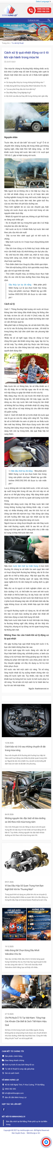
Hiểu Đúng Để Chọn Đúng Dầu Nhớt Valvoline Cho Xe (26, 86)
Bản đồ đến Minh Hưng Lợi (15, 1097)
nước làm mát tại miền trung (25, 566)
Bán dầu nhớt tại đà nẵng (22, 471)
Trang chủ (6, 43)
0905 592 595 (43, 9)
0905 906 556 (43, 11)
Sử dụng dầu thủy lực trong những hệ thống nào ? (25, 82)
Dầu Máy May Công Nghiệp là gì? (18, 93)
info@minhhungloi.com (14, 1093)
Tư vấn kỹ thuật (18, 43)
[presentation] (2, 31)
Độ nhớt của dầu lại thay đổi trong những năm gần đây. (27, 96)
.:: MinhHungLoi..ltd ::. (33, 1133)
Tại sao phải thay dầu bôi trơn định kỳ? (21, 89)
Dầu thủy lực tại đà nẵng (20, 284)
